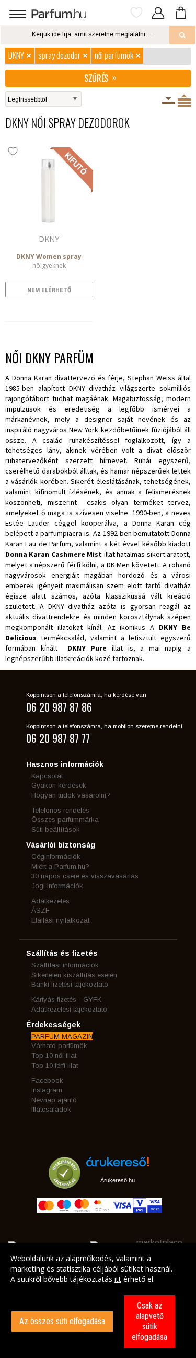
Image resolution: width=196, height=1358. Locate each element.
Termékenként (184, 100)
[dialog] (98, 1300)
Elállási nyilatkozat (60, 920)
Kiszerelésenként (168, 100)
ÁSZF (40, 910)
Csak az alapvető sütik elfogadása (149, 1321)
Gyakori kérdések (58, 785)
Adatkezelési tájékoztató (69, 1009)
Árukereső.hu (117, 1180)
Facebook (47, 1081)
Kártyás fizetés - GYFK (66, 999)
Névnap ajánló (54, 1100)
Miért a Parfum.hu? (60, 866)
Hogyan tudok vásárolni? (70, 795)
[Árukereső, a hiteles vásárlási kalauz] (65, 1183)
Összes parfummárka (65, 820)
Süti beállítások (55, 829)
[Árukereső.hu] (117, 1165)
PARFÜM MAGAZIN (62, 1036)
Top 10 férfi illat (54, 1065)
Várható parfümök (59, 1046)
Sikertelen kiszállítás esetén (74, 975)
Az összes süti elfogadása (62, 1321)
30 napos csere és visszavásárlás (85, 876)
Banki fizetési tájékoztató (69, 984)
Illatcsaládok (51, 1109)
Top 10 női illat (53, 1056)
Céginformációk (55, 857)
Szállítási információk (65, 965)
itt (117, 1279)
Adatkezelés (50, 901)
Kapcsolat (47, 776)
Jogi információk (57, 886)
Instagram (46, 1090)
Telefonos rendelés (60, 810)
